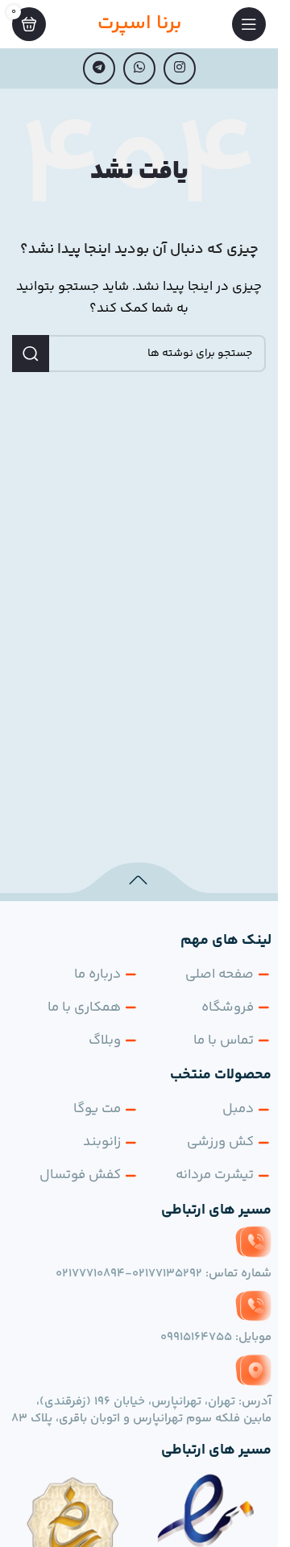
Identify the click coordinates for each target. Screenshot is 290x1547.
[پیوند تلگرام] (99, 68)
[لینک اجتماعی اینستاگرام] (180, 68)
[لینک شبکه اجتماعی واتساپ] (139, 68)
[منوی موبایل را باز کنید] (249, 24)
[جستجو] (30, 353)
